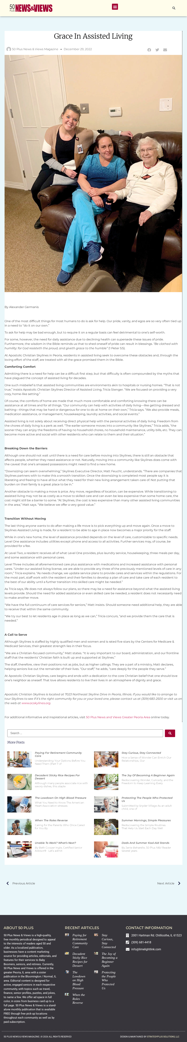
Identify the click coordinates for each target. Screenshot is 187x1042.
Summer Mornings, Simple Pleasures (146, 820)
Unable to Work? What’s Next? (55, 843)
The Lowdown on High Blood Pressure (60, 797)
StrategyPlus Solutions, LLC (163, 1036)
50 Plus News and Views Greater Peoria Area (118, 717)
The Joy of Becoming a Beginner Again (148, 775)
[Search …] (173, 8)
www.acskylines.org (36, 703)
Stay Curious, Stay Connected (141, 752)
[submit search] (170, 733)
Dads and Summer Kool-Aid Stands (145, 843)
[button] (115, 7)
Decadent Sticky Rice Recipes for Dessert (57, 777)
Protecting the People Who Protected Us (147, 799)
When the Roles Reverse (51, 820)
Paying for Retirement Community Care (58, 754)
